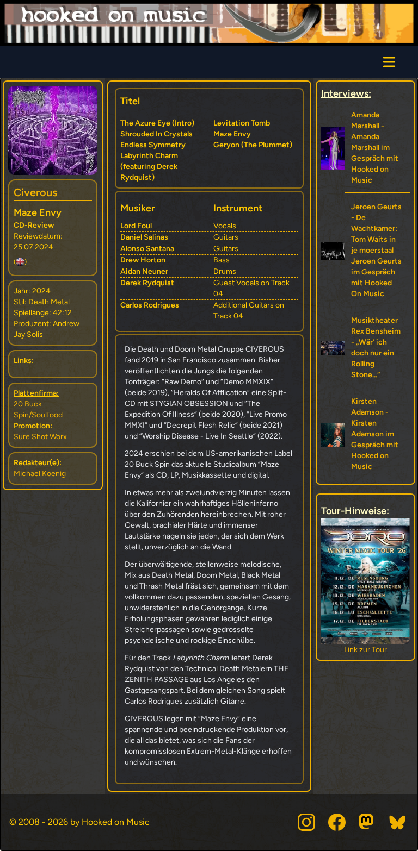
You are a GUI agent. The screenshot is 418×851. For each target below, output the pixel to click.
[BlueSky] (398, 822)
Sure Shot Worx (40, 436)
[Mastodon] (367, 822)
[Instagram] (306, 822)
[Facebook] (337, 822)
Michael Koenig (40, 473)
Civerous (35, 192)
